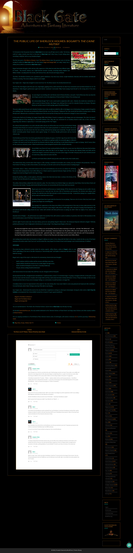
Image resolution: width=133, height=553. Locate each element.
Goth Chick (107, 391)
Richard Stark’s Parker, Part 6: (110, 247)
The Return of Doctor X (30, 60)
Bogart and (23, 299)
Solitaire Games (109, 467)
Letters (107, 404)
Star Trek (107, 470)
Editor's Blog (108, 373)
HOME (105, 39)
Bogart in (23, 296)
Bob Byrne (58, 47)
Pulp (106, 436)
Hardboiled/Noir (109, 397)
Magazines (107, 407)
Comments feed (109, 513)
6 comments (66, 47)
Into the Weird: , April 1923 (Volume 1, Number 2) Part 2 (111, 308)
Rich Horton (108, 447)
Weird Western (108, 490)
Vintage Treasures (109, 484)
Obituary (107, 425)
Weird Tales (108, 487)
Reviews (107, 439)
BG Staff (107, 342)
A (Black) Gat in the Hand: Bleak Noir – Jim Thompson (111, 271)
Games (107, 388)
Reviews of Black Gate (110, 442)
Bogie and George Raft (50, 62)
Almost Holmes (18, 312)
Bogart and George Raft (21, 301)
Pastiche (107, 433)
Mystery (107, 416)
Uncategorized (108, 481)
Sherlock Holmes (109, 464)
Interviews (107, 400)
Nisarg (80, 550)
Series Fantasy (108, 461)
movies (59, 323)
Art (106, 333)
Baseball (107, 339)
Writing (107, 493)
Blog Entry (17, 323)
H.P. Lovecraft (108, 394)
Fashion (107, 379)
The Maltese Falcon (44, 60)
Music (106, 413)
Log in (106, 507)
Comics (107, 356)
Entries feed (108, 510)
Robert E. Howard (109, 450)
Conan (106, 359)
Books (106, 353)
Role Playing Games (110, 453)
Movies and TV (29, 323)
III (75, 316)
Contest (107, 362)
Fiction (107, 382)
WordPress (70, 550)
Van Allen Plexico (109, 243)
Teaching (107, 473)
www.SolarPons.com (24, 310)
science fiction (108, 458)
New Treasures (108, 419)
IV (76, 316)
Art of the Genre (109, 336)
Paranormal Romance (110, 428)
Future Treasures (109, 385)
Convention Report (109, 365)
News (106, 422)
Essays (23, 323)
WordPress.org (108, 516)
